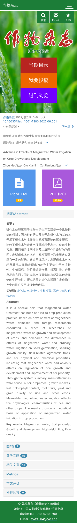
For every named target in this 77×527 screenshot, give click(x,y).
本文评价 (13, 483)
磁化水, (21, 290)
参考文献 (15, 455)
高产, (56, 290)
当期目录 (38, 65)
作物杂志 (10, 5)
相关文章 (15, 465)
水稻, (64, 290)
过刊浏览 (38, 95)
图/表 (12, 446)
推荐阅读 (15, 492)
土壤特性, (33, 290)
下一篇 (66, 126)
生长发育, (46, 290)
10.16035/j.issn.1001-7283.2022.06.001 (30, 121)
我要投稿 (38, 80)
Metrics (12, 474)
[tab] (38, 214)
